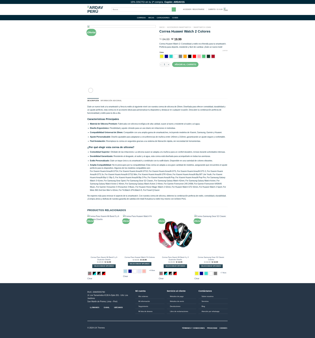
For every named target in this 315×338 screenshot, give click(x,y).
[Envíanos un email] (226, 2)
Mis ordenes (143, 296)
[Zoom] (90, 90)
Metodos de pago (177, 296)
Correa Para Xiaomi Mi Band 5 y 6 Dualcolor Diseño (104, 258)
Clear (89, 278)
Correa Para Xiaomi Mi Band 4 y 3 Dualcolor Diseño (175, 258)
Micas (151, 18)
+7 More (223, 273)
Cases (175, 18)
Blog (203, 306)
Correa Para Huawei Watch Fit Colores (140, 257)
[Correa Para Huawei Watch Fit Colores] (139, 235)
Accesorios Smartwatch (179, 27)
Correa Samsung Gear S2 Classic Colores (211, 258)
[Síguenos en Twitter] (224, 2)
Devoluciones (175, 306)
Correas (141, 18)
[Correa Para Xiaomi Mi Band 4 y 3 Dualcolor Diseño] (175, 235)
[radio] (162, 56)
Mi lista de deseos (145, 311)
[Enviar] (174, 9)
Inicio (162, 27)
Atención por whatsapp (210, 311)
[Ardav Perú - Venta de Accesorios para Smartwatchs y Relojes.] (97, 9)
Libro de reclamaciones (179, 311)
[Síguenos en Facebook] (219, 2)
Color (162, 52)
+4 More (152, 270)
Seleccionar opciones (104, 266)
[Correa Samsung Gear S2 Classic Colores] (211, 235)
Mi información (144, 301)
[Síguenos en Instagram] (221, 2)
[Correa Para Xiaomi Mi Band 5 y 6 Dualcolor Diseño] (104, 235)
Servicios (205, 301)
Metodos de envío (177, 301)
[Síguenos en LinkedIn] (156, 328)
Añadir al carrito (185, 64)
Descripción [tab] (93, 101)
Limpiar (225, 50)
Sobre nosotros (207, 296)
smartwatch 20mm (202, 27)
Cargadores (163, 18)
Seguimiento (143, 306)
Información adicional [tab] (111, 101)
